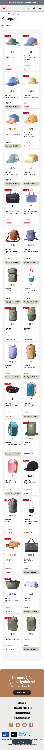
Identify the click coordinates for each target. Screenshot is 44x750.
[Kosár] (28, 8)
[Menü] (40, 8)
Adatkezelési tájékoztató (30, 739)
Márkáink (9, 14)
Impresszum (6, 739)
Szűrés (23, 742)
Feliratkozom (22, 692)
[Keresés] (34, 8)
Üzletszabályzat (16, 739)
